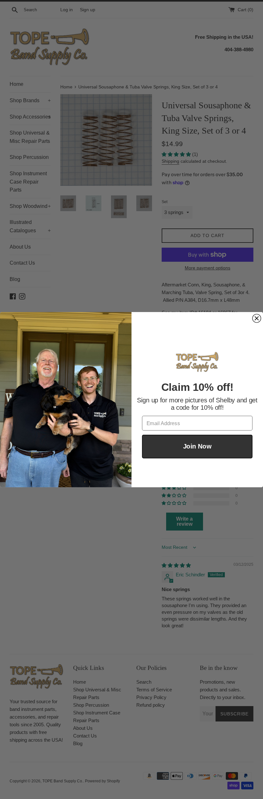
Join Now (197, 446)
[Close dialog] (256, 318)
